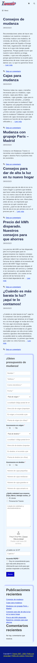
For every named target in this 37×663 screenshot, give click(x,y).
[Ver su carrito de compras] (29, 3)
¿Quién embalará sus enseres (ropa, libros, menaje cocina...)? (18, 494)
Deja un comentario (13, 71)
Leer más (9, 65)
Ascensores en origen (15, 425)
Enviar (10, 574)
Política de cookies (18, 656)
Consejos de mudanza (14, 599)
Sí (10, 428)
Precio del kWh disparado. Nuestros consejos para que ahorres (16, 230)
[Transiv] (8, 3)
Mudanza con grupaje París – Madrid (16, 136)
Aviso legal (29, 656)
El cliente (12, 498)
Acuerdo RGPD (12, 558)
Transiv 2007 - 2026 (19, 654)
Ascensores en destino (15, 462)
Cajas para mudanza (14, 603)
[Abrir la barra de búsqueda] (34, 3)
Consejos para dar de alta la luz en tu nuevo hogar (18, 172)
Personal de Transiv (16, 501)
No (16, 428)
